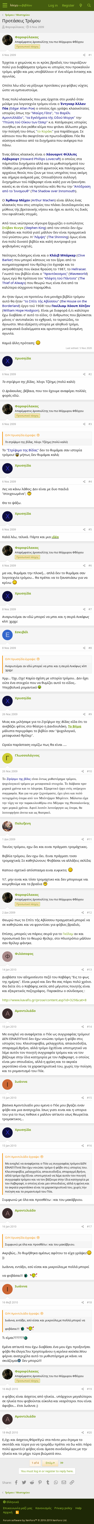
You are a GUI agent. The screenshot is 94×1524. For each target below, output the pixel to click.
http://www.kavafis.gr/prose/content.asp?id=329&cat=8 (44, 1000)
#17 (89, 1226)
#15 (89, 1098)
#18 (89, 1302)
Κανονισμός (43, 1508)
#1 (90, 55)
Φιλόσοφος (24, 953)
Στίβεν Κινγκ (12, 227)
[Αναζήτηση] (89, 5)
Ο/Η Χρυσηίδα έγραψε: (20, 435)
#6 (90, 565)
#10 (89, 771)
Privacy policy (63, 1508)
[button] (5, 5)
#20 (89, 1432)
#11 (89, 839)
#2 (90, 374)
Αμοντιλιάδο (25, 1010)
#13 (89, 969)
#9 (90, 714)
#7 (90, 609)
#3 (90, 424)
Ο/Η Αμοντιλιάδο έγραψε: (22, 1157)
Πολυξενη (23, 823)
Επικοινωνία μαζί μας (17, 1508)
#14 (89, 1027)
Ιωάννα (21, 1081)
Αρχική (7, 1512)
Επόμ (49, 1463)
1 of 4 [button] (35, 1463)
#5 (90, 529)
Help (78, 1508)
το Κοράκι (44, 131)
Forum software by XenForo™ (35, 1520)
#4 (90, 481)
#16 (89, 1145)
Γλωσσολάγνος (27, 755)
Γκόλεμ (68, 933)
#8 (90, 648)
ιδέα (55, 537)
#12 (89, 912)
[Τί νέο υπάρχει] (81, 5)
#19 (89, 1389)
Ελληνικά (12, 1502)
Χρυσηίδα (23, 358)
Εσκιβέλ (21, 632)
